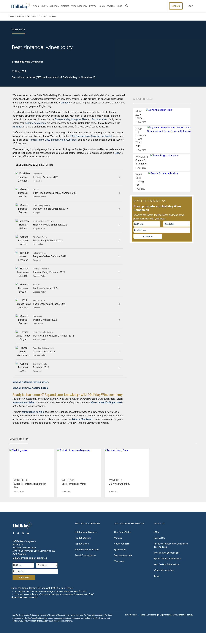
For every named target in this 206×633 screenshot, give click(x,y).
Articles (65, 6)
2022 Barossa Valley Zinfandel (61, 139)
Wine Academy (79, 6)
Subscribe (148, 236)
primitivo (65, 102)
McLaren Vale (99, 119)
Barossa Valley (62, 119)
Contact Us (159, 538)
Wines (35, 6)
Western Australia (123, 555)
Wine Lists (31, 16)
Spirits (44, 6)
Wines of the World (82, 419)
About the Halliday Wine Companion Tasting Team (171, 545)
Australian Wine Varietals (87, 549)
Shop (119, 6)
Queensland (120, 549)
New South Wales (122, 532)
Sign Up (176, 6)
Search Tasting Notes (85, 555)
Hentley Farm (36, 139)
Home (11, 16)
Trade (157, 576)
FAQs (156, 532)
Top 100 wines (82, 544)
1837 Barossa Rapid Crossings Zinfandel (91, 136)
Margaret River (79, 119)
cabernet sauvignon (35, 123)
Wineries (54, 6)
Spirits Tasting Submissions (167, 558)
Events (93, 6)
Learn (102, 6)
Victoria (118, 538)
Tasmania (119, 561)
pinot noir (17, 126)
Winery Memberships (164, 570)
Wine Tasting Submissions (167, 553)
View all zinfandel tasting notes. (31, 382)
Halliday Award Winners (86, 532)
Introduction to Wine (33, 412)
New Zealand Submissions (166, 564)
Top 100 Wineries (83, 538)
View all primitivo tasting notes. (30, 388)
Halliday (20, 6)
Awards (111, 6)
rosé (117, 152)
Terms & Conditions (147, 615)
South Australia (121, 544)
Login (190, 6)
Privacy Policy (130, 615)
